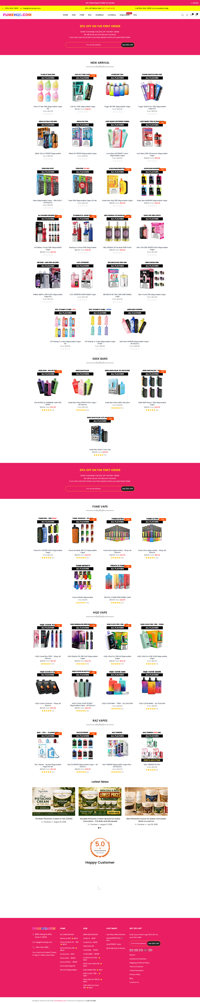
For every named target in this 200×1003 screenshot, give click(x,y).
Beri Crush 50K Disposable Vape (152, 294)
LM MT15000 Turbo (113, 944)
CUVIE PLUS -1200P (90, 942)
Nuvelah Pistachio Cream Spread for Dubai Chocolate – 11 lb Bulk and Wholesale (100, 819)
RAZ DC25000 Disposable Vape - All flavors (83, 765)
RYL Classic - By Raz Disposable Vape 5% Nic (48, 765)
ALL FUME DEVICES (67, 934)
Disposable (125, 15)
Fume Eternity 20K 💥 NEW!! (68, 949)
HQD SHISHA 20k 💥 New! (93, 970)
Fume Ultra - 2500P (68, 958)
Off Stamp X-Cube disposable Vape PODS (100, 342)
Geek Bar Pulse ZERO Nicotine (117, 402)
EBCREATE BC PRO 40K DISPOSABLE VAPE (117, 295)
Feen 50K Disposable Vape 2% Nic (83, 200)
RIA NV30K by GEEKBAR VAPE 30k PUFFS (47, 403)
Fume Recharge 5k (67, 966)
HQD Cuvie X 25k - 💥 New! (91, 974)
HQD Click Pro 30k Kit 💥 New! (92, 980)
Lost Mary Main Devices (115, 934)
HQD (74, 15)
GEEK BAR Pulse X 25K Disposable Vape (152, 403)
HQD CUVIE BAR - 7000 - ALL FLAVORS (117, 703)
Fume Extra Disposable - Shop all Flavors (117, 551)
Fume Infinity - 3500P (68, 962)
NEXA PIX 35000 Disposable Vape (83, 153)
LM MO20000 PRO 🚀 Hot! (114, 939)
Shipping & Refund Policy (139, 963)
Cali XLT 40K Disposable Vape (82, 106)
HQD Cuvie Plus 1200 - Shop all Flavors (48, 657)
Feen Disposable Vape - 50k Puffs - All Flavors (48, 201)
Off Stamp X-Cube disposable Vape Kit (65, 342)
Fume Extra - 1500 (67, 954)
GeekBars (99, 15)
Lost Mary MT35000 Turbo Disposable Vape (117, 154)
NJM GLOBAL (91, 1001)
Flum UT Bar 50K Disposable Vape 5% (48, 107)
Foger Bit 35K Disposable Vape (117, 106)
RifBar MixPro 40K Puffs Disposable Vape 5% (47, 295)
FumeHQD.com (60, 1001)
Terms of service (136, 967)
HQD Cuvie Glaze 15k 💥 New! (92, 965)
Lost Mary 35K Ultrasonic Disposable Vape (152, 154)
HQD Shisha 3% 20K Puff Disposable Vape (83, 657)
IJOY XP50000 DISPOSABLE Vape (83, 294)
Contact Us (134, 982)
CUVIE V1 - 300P (89, 938)
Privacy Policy (135, 974)
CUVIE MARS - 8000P (91, 954)
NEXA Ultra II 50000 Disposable (48, 153)
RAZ (89, 15)
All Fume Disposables (68, 970)
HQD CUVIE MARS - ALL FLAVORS (152, 703)
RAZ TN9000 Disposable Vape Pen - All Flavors (117, 765)
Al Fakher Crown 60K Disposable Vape (48, 248)
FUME (82, 15)
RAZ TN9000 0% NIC (152, 764)
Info (135, 15)
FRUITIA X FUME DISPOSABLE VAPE (117, 597)
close (6, 3)
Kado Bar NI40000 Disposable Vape (152, 200)
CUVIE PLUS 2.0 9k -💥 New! (91, 959)
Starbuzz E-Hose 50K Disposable (82, 247)
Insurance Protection (138, 959)
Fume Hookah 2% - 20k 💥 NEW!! (69, 943)
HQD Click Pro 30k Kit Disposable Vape (117, 657)
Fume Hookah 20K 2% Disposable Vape (83, 551)
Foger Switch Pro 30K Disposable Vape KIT (152, 107)
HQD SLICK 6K (88, 946)
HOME (65, 15)
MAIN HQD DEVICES (90, 934)
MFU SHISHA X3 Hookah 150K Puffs (117, 247)
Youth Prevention (137, 970)
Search (132, 955)
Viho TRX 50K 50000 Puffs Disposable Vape (152, 248)
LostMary (112, 15)
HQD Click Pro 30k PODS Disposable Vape (152, 657)
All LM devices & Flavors (115, 948)
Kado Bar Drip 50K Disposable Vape (117, 200)
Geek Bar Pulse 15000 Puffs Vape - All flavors (82, 403)
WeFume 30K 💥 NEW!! (69, 938)
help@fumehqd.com (32, 8)
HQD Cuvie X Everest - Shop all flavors (48, 704)
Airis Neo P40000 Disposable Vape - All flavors (135, 342)
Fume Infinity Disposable (82, 597)
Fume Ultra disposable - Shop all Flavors (152, 551)
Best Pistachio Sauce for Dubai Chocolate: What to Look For (146, 819)
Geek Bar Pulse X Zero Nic (100, 449)
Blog (131, 978)
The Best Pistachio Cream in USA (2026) (53, 818)
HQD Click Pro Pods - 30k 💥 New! (91, 986)
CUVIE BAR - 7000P (90, 950)
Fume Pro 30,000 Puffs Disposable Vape (48, 551)
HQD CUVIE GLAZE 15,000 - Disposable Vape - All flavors (82, 704)
